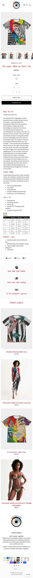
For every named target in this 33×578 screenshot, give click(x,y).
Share (18, 258)
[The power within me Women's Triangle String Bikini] (16, 479)
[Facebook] (16, 565)
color (16, 75)
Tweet (10, 258)
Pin (25, 258)
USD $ (15, 569)
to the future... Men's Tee (16, 452)
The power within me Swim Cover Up (16, 403)
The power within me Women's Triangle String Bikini (17, 504)
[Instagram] (14, 565)
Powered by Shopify (16, 574)
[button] (27, 5)
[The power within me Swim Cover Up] (16, 379)
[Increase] (19, 92)
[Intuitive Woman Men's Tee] (16, 328)
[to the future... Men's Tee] (16, 428)
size (16, 84)
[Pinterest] (18, 565)
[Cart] (30, 5)
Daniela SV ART (19, 573)
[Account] (24, 5)
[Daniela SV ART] (16, 5)
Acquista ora (16, 103)
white (16, 356)
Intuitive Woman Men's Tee (16, 352)
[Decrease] (13, 92)
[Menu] (3, 5)
